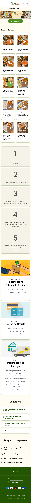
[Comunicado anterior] (3, 9)
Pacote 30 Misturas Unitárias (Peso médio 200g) (8, 70)
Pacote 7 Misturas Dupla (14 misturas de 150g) (8, 49)
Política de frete (21, 495)
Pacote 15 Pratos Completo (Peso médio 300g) (8, 92)
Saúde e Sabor (13, 491)
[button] (3, 4)
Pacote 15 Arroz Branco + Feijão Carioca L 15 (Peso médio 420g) (7, 137)
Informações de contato (13, 498)
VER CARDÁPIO (15, 21)
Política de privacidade (24, 493)
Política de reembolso (12, 493)
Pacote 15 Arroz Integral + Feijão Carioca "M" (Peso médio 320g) (22, 92)
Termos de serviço (11, 495)
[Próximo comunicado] (28, 9)
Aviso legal (23, 498)
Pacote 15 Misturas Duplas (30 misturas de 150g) (22, 70)
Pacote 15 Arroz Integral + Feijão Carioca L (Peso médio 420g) (23, 114)
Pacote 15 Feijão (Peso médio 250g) (22, 136)
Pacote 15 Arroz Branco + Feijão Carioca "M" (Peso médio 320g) (7, 114)
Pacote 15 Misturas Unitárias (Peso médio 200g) (23, 49)
